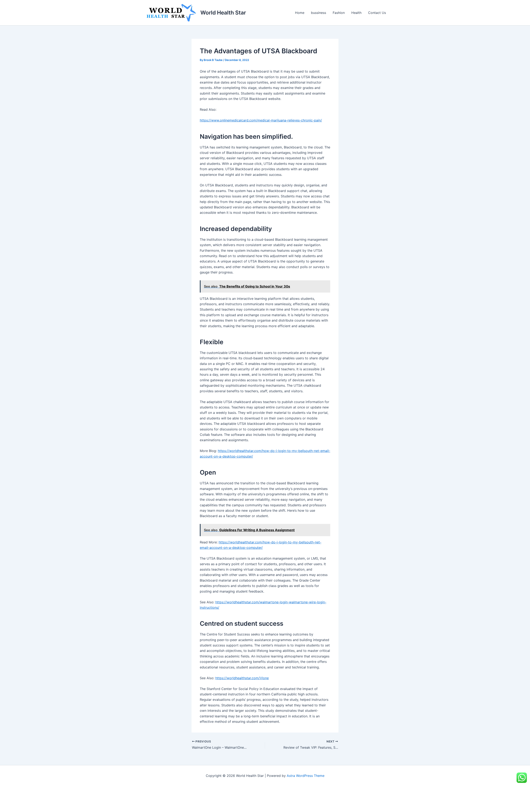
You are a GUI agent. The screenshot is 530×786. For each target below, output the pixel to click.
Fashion (339, 13)
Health (356, 13)
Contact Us (377, 13)
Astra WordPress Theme (305, 776)
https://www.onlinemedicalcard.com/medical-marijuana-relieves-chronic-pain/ (261, 120)
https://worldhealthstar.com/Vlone (242, 678)
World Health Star (223, 12)
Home (299, 13)
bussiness (318, 13)
